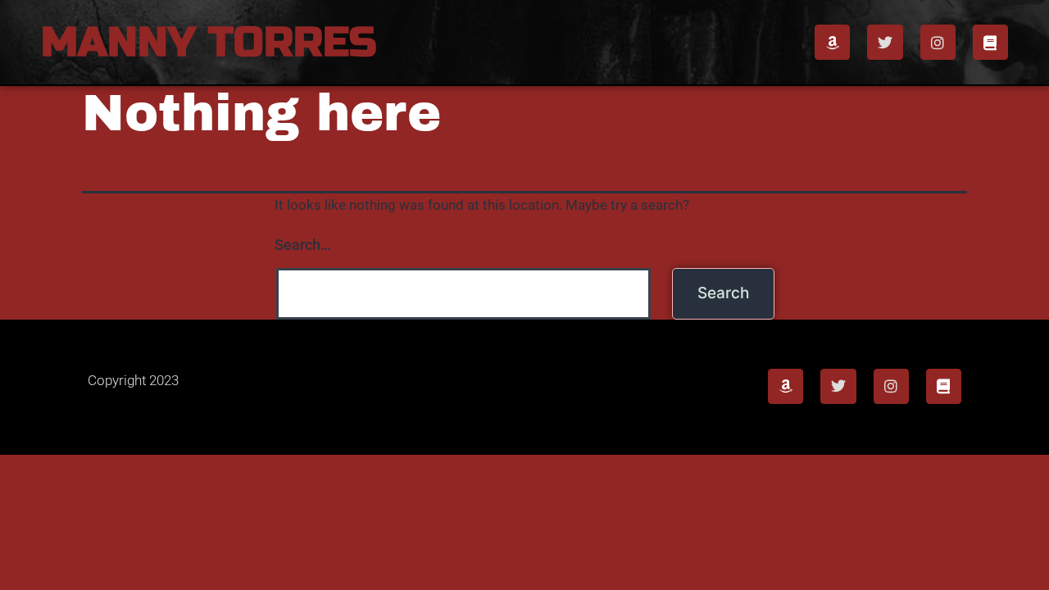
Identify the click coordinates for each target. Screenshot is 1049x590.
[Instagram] (938, 42)
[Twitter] (884, 42)
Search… (303, 244)
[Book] (990, 42)
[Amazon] (832, 42)
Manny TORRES (209, 42)
